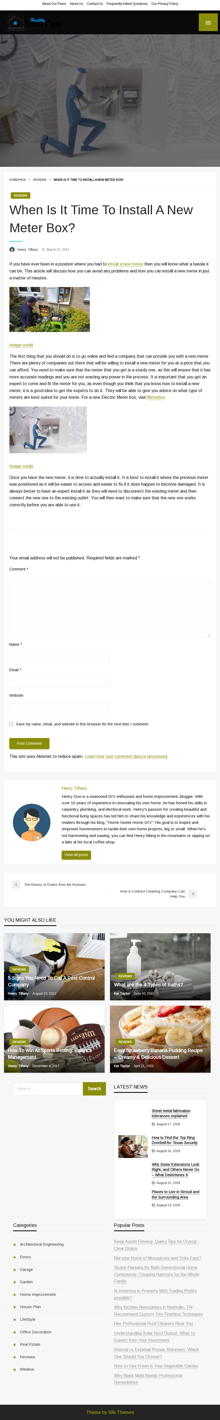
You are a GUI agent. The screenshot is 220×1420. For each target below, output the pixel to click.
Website (16, 695)
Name (15, 644)
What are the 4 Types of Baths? (148, 984)
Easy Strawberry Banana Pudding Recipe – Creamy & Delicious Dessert (158, 1054)
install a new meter (125, 264)
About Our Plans (54, 4)
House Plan (30, 1306)
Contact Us (95, 4)
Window (27, 1369)
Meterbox (156, 397)
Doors (25, 1257)
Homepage (17, 179)
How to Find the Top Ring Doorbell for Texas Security (175, 1140)
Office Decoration (36, 1332)
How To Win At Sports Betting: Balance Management (50, 1054)
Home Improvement (38, 1294)
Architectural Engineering (42, 1244)
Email (15, 670)
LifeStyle (27, 1319)
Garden (26, 1281)
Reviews (39, 179)
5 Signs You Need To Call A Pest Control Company (51, 981)
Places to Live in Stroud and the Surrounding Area (175, 1194)
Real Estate (30, 1344)
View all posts (76, 855)
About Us (76, 4)
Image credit (21, 345)
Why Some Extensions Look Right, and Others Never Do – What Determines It (175, 1169)
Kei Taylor (122, 993)
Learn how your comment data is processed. (126, 756)
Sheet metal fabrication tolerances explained (171, 1113)
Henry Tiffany (28, 250)
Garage (26, 1269)
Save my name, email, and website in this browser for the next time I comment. (82, 724)
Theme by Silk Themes (110, 1412)
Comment (18, 569)
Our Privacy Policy (164, 4)
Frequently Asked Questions (127, 4)
